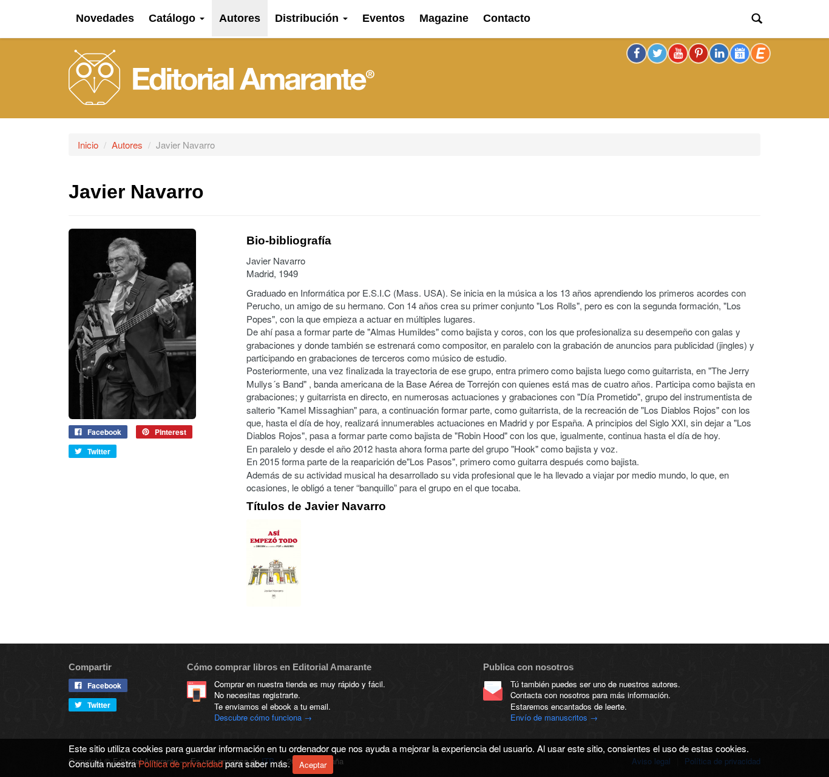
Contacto (506, 18)
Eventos (383, 18)
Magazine (444, 18)
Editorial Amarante (221, 77)
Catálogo (173, 18)
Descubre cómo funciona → (263, 717)
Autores (239, 18)
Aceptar (313, 764)
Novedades (105, 18)
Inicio (88, 144)
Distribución (308, 18)
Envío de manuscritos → (554, 717)
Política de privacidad (180, 762)
